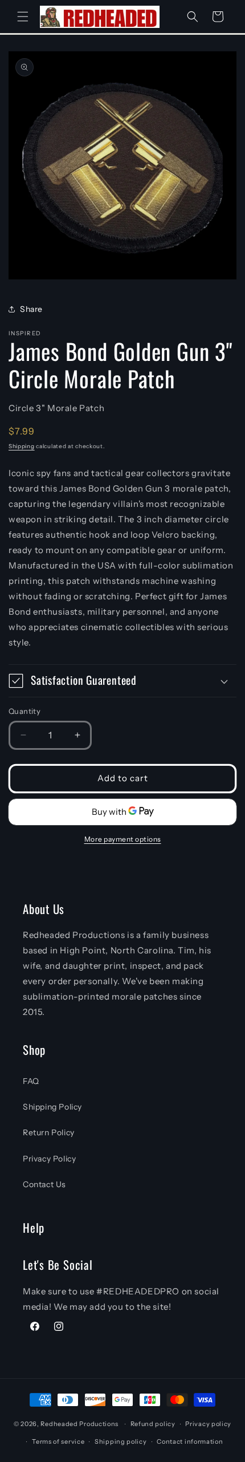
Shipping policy (121, 1441)
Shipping (22, 446)
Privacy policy (208, 1424)
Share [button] (31, 309)
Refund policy (152, 1424)
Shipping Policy (52, 1107)
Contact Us (44, 1184)
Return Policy (49, 1132)
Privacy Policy (49, 1159)
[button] (22, 16)
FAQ (31, 1081)
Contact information (190, 1441)
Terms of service (58, 1441)
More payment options (122, 839)
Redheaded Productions (79, 1424)
